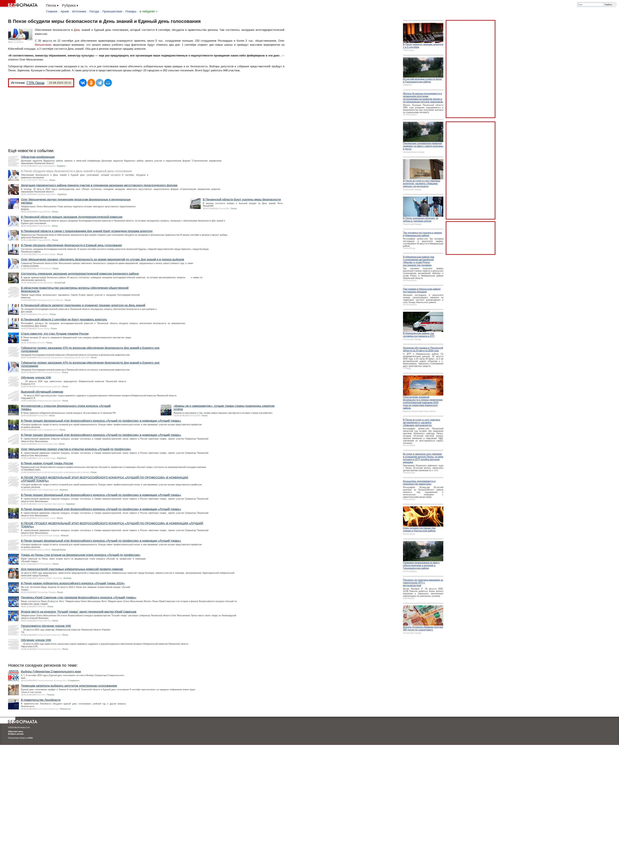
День (77, 29)
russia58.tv (18, 42)
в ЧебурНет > (149, 11)
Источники (79, 11)
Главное (51, 11)
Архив (65, 11)
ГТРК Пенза (35, 83)
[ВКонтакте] (83, 83)
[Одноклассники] (91, 83)
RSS (31, 738)
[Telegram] (99, 83)
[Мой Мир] (108, 83)
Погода (94, 11)
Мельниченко (43, 44)
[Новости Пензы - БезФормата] (19, 4)
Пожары (130, 11)
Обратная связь (15, 731)
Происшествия (112, 11)
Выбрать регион (16, 734)
